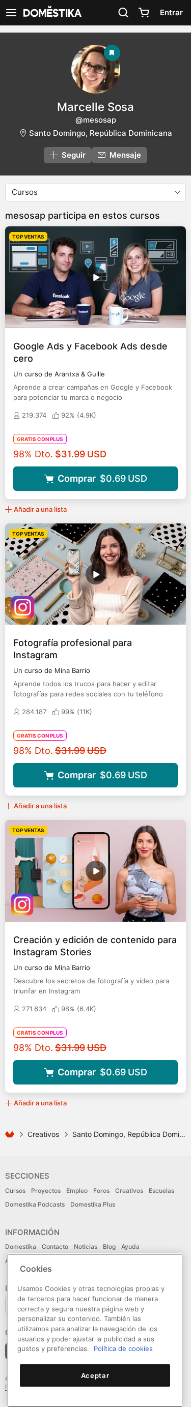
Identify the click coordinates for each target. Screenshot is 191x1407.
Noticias (85, 1246)
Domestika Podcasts (35, 1204)
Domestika (20, 1246)
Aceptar (95, 1375)
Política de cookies (123, 1348)
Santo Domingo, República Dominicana (100, 133)
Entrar (171, 12)
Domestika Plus (92, 1204)
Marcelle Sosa (95, 106)
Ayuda (130, 1246)
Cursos (15, 1190)
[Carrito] (143, 12)
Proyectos (46, 1190)
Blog (109, 1246)
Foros (101, 1190)
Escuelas (161, 1190)
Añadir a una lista (40, 509)
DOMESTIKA (51, 12)
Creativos (43, 1134)
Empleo (77, 1190)
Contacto (55, 1246)
